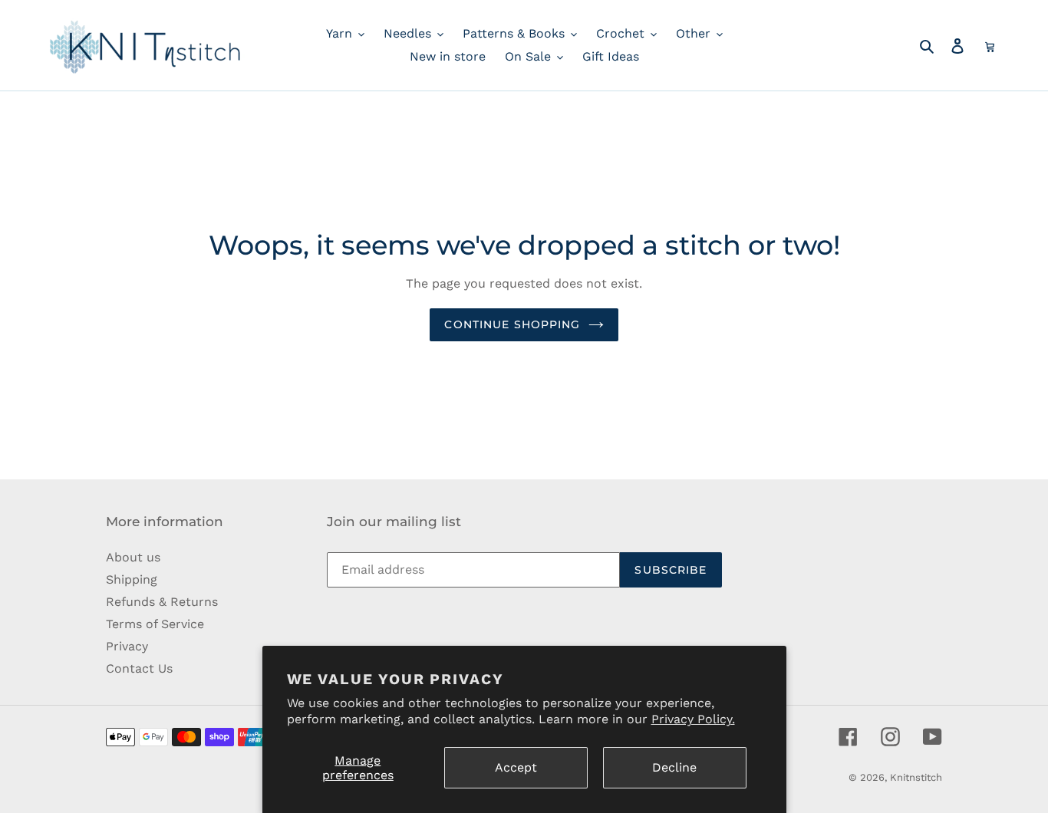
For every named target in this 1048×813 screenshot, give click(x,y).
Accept (516, 767)
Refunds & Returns (162, 601)
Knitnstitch (916, 777)
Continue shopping (512, 324)
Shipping (131, 579)
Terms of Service (155, 624)
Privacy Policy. (693, 719)
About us (133, 557)
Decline (674, 767)
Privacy (127, 646)
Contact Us (139, 668)
